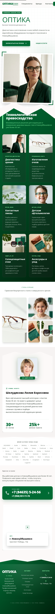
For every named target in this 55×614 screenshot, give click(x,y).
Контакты (49, 4)
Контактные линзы (27, 575)
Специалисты (27, 4)
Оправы (27, 581)
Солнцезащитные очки (27, 586)
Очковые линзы (27, 578)
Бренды (39, 4)
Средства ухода (28, 593)
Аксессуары (27, 590)
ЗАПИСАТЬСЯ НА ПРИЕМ (16, 43)
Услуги (15, 3)
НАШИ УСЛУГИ (41, 43)
